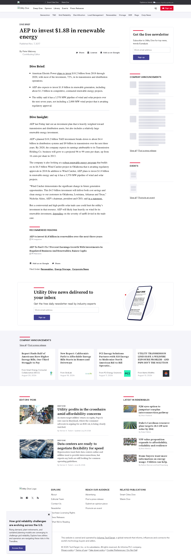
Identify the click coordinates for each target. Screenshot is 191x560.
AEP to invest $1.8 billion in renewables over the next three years (65, 236)
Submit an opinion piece (96, 503)
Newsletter (56, 508)
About (54, 494)
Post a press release (147, 150)
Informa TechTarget (106, 537)
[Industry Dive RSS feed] (38, 498)
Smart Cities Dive (52, 2)
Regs (137, 15)
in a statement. (95, 198)
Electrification (79, 15)
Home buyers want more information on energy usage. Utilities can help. (153, 459)
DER (130, 15)
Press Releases (77, 8)
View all (133, 150)
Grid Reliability (65, 15)
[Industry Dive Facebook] (27, 498)
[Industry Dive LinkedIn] (21, 498)
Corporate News (80, 269)
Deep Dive (38, 8)
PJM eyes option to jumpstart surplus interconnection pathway (153, 409)
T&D (54, 15)
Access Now (17, 548)
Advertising (90, 494)
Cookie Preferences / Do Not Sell (122, 550)
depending (58, 213)
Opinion (48, 8)
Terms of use (81, 550)
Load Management (96, 15)
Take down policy (97, 550)
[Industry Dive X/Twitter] (32, 498)
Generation (45, 15)
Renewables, (47, 269)
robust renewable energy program (79, 162)
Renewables (111, 15)
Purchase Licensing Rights (63, 512)
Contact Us (56, 503)
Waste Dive (65, 2)
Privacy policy (67, 550)
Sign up (168, 8)
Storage (122, 15)
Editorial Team (57, 499)
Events (65, 8)
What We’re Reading (60, 522)
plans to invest (64, 73)
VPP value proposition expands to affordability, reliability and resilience (153, 442)
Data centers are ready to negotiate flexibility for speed (80, 445)
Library (57, 8)
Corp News (146, 15)
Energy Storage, (63, 269)
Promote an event (146, 197)
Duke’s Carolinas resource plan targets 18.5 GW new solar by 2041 (154, 426)
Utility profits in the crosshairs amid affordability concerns (81, 411)
